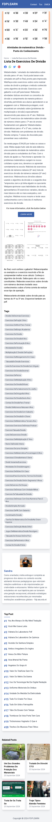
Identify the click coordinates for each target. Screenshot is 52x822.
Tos (40, 4)
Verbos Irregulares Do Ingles (21, 648)
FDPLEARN (10, 4)
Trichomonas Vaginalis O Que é (23, 721)
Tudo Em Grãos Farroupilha (21, 704)
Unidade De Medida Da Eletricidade (25, 693)
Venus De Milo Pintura (18, 654)
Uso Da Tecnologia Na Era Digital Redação (28, 682)
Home (6, 58)
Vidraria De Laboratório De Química (23, 637)
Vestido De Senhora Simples (21, 643)
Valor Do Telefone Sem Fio (21, 671)
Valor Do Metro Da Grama (20, 676)
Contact (33, 4)
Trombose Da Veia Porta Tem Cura (24, 716)
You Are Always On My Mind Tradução (24, 620)
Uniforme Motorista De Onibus (22, 688)
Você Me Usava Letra (17, 626)
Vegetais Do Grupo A (17, 665)
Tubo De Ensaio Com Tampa (21, 710)
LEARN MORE (26, 214)
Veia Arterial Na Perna (17, 660)
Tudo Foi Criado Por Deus (20, 699)
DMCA (47, 4)
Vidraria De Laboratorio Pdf (20, 632)
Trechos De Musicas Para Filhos (23, 727)
